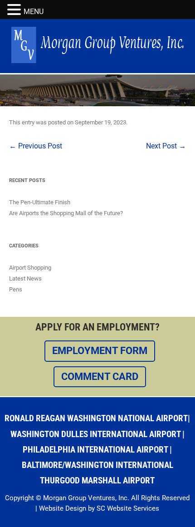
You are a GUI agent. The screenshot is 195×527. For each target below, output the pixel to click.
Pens (15, 289)
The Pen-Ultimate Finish (39, 202)
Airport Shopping (30, 267)
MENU (34, 11)
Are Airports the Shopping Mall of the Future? (66, 213)
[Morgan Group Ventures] (97, 60)
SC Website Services (128, 508)
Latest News (25, 278)
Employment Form (99, 350)
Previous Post (35, 146)
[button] (15, 10)
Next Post (166, 146)
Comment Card (99, 376)
